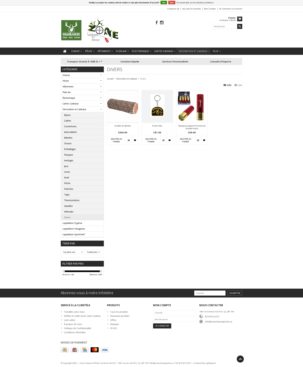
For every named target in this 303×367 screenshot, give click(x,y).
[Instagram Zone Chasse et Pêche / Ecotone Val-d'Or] (162, 23)
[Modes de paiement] (65, 349)
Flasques (68, 154)
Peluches (68, 188)
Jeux (66, 166)
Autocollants (70, 131)
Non (172, 3)
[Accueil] (65, 51)
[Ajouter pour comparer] (129, 140)
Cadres (67, 120)
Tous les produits (119, 311)
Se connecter (225, 8)
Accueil (110, 78)
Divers (67, 217)
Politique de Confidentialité (77, 328)
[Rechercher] (239, 26)
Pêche (88, 51)
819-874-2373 (212, 316)
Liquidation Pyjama (72, 222)
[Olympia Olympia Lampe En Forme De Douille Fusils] (191, 91)
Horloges (68, 160)
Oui (163, 3)
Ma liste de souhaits (191, 8)
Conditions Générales (75, 332)
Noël (66, 177)
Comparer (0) (173, 8)
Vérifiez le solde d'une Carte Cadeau (82, 315)
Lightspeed (211, 363)
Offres (113, 320)
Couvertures (70, 126)
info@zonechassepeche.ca (218, 321)
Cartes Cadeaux (163, 51)
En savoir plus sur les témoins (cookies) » (195, 3)
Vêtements (104, 51)
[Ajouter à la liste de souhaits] (135, 140)
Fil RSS (113, 328)
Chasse (75, 51)
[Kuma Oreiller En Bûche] (122, 91)
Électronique (140, 51)
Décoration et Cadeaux (193, 51)
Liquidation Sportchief (73, 234)
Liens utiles (69, 320)
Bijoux (67, 114)
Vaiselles (68, 205)
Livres (67, 171)
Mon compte (210, 8)
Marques (114, 324)
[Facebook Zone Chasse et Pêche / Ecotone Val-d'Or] (157, 23)
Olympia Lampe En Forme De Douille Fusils (191, 127)
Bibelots (68, 137)
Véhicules (69, 211)
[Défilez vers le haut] (240, 359)
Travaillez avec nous (74, 311)
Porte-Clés (157, 125)
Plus (215, 51)
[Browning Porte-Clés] (157, 91)
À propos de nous (73, 324)
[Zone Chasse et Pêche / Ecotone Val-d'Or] (90, 30)
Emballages (70, 149)
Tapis (67, 194)
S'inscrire (238, 8)
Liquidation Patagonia (73, 228)
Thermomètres (72, 200)
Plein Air (121, 51)
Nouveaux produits (120, 315)
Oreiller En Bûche (122, 125)
